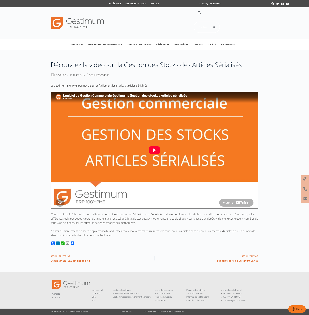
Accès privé (115, 3)
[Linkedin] (283, 4)
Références (162, 44)
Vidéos (105, 75)
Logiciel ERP (76, 44)
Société (211, 44)
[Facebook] (273, 4)
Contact (154, 3)
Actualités (94, 75)
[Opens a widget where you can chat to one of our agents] (297, 309)
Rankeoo (84, 311)
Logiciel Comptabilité (139, 44)
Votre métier (181, 44)
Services (198, 44)
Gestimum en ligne (136, 3)
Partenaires (227, 44)
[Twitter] (278, 4)
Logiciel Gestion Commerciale (105, 44)
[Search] (214, 27)
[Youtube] (287, 4)
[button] (198, 13)
